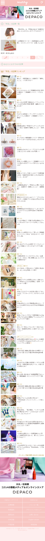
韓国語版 (34, 524)
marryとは (33, 500)
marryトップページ (11, 500)
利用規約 (11, 510)
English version (34, 520)
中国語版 (11, 524)
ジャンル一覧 (33, 505)
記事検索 (11, 505)
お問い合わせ (33, 515)
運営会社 (11, 515)
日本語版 (11, 520)
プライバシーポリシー (34, 510)
